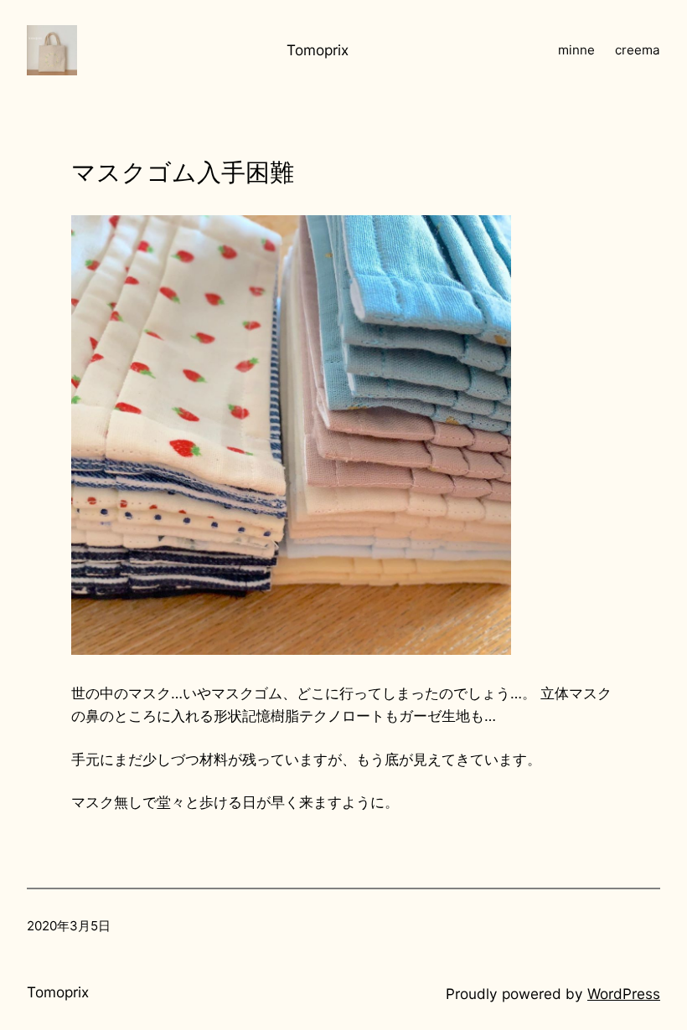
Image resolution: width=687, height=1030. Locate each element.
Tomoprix (318, 50)
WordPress (623, 993)
